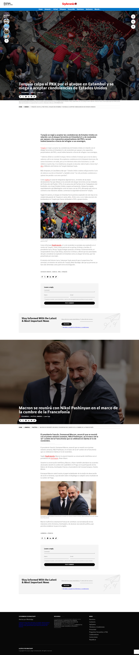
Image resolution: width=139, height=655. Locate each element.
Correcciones (93, 637)
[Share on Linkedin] (28, 96)
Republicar (92, 639)
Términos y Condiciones (97, 627)
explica (47, 180)
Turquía (43, 148)
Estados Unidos (46, 272)
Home (20, 107)
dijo (42, 166)
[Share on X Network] (23, 96)
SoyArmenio (56, 245)
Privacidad (92, 629)
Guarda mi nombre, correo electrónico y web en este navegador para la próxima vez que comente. (69, 299)
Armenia (39, 416)
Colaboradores (94, 634)
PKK (59, 272)
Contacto (92, 622)
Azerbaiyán (54, 458)
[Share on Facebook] (20, 96)
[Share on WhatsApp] (26, 96)
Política (33, 416)
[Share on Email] (31, 96)
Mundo (33, 92)
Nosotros (92, 619)
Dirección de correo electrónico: (71, 319)
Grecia (55, 272)
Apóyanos (92, 624)
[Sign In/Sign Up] (133, 16)
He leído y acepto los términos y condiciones (76, 327)
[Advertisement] (69, 119)
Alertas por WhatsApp (26, 619)
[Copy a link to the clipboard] (34, 96)
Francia (50, 533)
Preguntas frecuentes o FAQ (98, 632)
